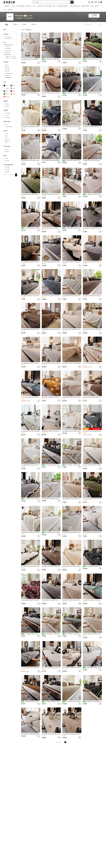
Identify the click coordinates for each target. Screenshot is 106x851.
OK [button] (16, 174)
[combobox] (27, 29)
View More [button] (7, 52)
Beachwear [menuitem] (28, 6)
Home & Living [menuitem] (40, 6)
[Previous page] (63, 742)
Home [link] (4, 9)
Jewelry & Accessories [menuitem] (75, 6)
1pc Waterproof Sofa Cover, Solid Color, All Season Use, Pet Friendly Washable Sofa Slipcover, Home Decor (71, 431)
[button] (99, 2)
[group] (10, 36)
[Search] (72, 2)
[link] (92, 2)
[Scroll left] (99, 5)
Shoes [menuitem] (92, 6)
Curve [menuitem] (34, 6)
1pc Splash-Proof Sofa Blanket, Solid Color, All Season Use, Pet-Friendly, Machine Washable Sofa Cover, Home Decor (92, 431)
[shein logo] (9, 2)
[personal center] (89, 2)
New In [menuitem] (13, 6)
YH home (19, 16)
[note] (92, 429)
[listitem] (19, 18)
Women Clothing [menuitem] (21, 6)
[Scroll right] (101, 5)
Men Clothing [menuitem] (49, 6)
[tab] (6, 24)
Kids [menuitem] (54, 6)
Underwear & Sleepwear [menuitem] (62, 6)
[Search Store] (100, 24)
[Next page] (67, 742)
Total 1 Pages (58, 742)
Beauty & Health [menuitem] (85, 6)
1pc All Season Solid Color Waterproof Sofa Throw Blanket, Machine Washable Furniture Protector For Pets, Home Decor (30, 59)
